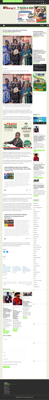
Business (35, 213)
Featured (35, 238)
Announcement (36, 205)
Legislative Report (6, 331)
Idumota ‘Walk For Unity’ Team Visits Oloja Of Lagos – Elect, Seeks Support (10, 283)
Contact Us (6, 390)
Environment (35, 236)
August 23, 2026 (6, 303)
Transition (35, 284)
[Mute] (43, 123)
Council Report (36, 226)
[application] (39, 67)
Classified (35, 215)
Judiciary (35, 255)
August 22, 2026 (26, 296)
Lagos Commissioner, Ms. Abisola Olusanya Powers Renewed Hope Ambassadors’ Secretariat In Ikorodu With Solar (7, 269)
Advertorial (35, 203)
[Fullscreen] (45, 123)
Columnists (35, 222)
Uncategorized (36, 286)
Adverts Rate (7, 388)
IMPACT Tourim (36, 249)
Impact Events (36, 245)
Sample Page (7, 393)
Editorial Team (7, 391)
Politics (34, 267)
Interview (35, 251)
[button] (9, 8)
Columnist (35, 220)
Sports (7, 332)
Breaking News (36, 211)
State (34, 278)
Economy (35, 228)
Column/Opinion (36, 218)
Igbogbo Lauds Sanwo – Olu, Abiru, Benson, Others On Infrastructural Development (25, 283)
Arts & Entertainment (37, 207)
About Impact (7, 385)
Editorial (35, 230)
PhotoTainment (36, 265)
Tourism (35, 282)
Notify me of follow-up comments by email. (12, 362)
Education (35, 232)
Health (34, 242)
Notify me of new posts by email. (10, 364)
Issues (34, 253)
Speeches (35, 274)
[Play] (34, 123)
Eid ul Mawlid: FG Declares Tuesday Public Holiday (34, 1)
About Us (6, 387)
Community (35, 224)
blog (4, 278)
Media (34, 259)
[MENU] (48, 25)
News (7, 278)
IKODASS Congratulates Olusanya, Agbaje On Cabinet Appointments (26, 268)
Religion (34, 270)
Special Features (36, 272)
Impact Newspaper (15, 34)
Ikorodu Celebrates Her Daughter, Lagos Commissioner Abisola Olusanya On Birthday (16, 268)
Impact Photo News (37, 247)
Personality (15, 330)
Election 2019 (36, 234)
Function (35, 240)
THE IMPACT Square (37, 280)
